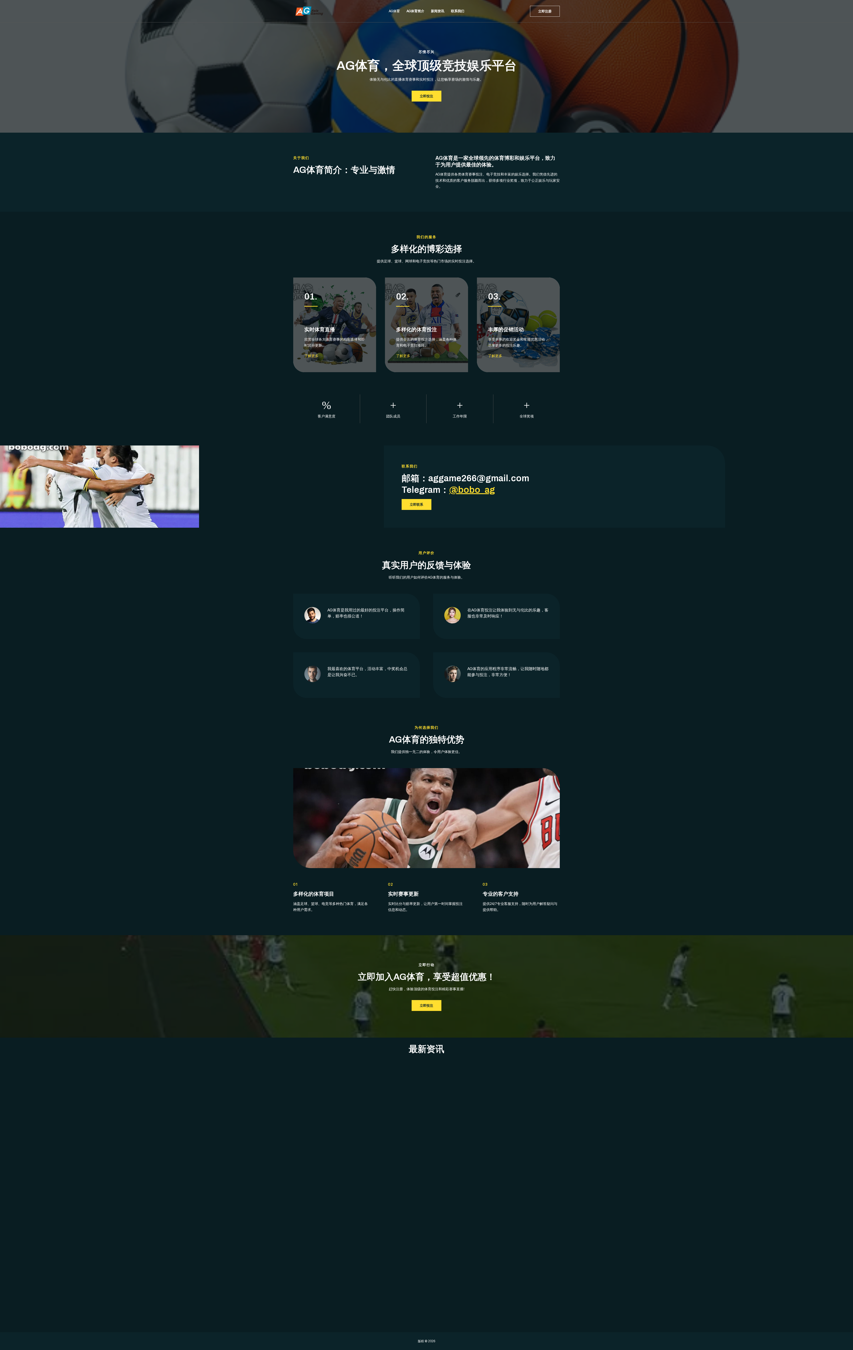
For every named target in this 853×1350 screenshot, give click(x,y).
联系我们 (457, 11)
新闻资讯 (437, 11)
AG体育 (394, 11)
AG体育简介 (415, 11)
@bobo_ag (472, 490)
